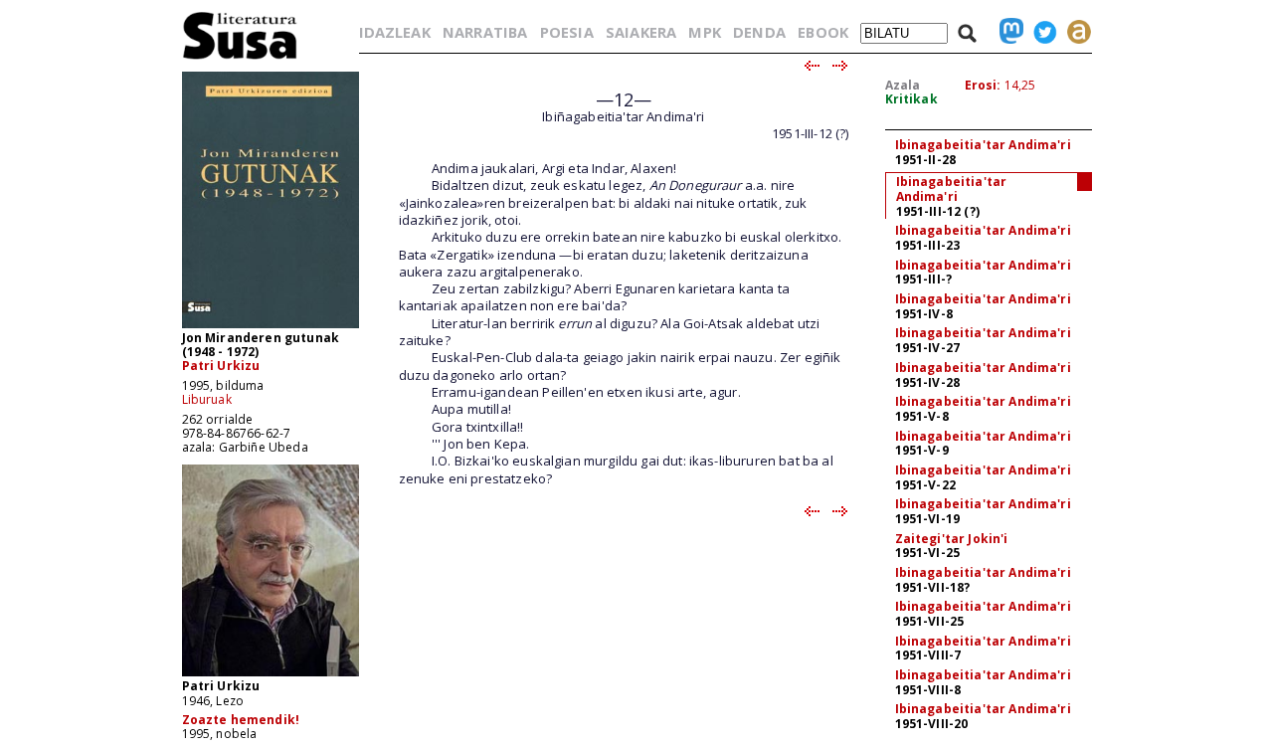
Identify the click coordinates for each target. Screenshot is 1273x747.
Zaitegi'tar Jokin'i (951, 538)
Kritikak (911, 99)
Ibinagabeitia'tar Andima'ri (983, 144)
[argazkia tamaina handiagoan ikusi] (270, 674)
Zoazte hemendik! (241, 719)
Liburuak (207, 399)
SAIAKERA (641, 32)
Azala (903, 85)
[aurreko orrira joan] (811, 67)
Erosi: (983, 85)
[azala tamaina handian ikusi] (270, 326)
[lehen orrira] (240, 58)
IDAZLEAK (395, 32)
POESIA (567, 32)
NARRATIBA (485, 32)
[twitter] (1040, 32)
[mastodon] (1006, 32)
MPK (704, 32)
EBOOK (823, 32)
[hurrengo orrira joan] (840, 67)
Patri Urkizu (221, 365)
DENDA (759, 32)
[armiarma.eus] (1074, 32)
